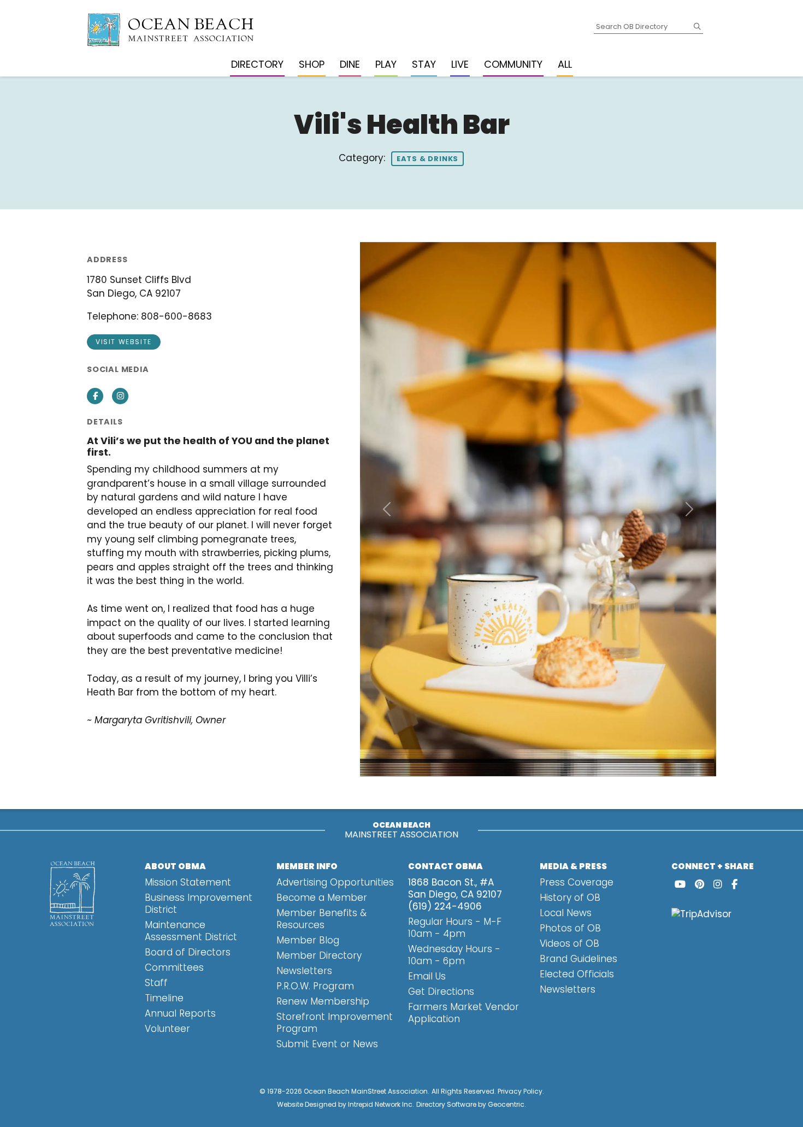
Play (386, 64)
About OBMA (175, 866)
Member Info (307, 866)
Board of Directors (188, 952)
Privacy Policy (520, 1091)
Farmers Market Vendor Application (463, 1012)
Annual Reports (180, 1013)
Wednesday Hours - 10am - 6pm (454, 954)
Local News (566, 912)
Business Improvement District (198, 903)
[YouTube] (680, 884)
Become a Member (321, 897)
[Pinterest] (699, 884)
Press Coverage (576, 882)
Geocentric (506, 1104)
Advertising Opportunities (335, 882)
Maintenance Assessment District (191, 930)
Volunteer (167, 1028)
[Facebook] (734, 884)
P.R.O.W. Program (315, 986)
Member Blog (307, 940)
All (565, 64)
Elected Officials (577, 974)
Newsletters (304, 970)
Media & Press (573, 866)
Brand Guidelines (578, 958)
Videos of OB (569, 943)
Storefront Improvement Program (334, 1022)
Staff (156, 982)
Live (460, 64)
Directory (257, 64)
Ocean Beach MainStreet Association (366, 1091)
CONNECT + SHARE (712, 866)
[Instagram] (717, 884)
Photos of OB (570, 928)
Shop (311, 64)
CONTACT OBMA (445, 866)
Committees (174, 967)
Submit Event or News (327, 1044)
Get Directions (441, 991)
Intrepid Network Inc (380, 1104)
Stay (424, 64)
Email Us (427, 976)
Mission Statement (188, 882)
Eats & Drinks (427, 159)
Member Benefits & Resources (321, 918)
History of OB (570, 897)
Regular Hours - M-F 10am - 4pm (454, 927)
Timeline (164, 998)
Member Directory (319, 955)
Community (513, 64)
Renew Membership (322, 1001)
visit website (124, 341)
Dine (350, 64)
